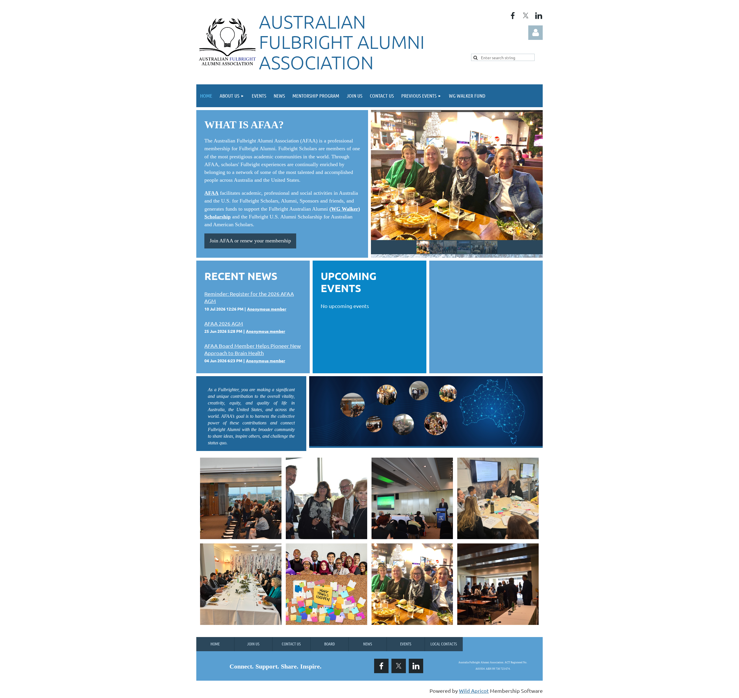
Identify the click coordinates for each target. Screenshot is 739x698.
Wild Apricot (474, 691)
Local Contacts (443, 643)
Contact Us (291, 643)
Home (215, 643)
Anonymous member (266, 308)
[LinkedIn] (539, 16)
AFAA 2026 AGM (223, 323)
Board (329, 643)
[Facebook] (513, 16)
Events (405, 643)
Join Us (253, 643)
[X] (526, 16)
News (367, 643)
